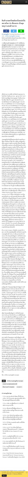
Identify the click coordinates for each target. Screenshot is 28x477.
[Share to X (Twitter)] (14, 31)
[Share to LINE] (21, 31)
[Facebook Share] (6, 31)
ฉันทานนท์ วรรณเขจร (9, 43)
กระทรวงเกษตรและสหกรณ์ (10, 384)
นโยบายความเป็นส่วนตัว (6, 473)
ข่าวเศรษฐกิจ (5, 34)
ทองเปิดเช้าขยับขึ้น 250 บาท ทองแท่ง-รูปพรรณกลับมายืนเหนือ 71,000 (13, 437)
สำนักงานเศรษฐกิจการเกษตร (12, 36)
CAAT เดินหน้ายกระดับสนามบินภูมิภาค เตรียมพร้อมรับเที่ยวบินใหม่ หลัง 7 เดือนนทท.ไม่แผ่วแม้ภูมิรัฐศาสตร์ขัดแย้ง (13, 417)
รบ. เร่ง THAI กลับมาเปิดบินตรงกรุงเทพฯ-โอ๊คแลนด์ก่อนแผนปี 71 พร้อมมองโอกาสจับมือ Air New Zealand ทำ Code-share (13, 430)
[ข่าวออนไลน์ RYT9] (6, 2)
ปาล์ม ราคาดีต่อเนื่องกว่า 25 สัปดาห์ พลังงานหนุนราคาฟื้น (13, 404)
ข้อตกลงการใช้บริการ (18, 473)
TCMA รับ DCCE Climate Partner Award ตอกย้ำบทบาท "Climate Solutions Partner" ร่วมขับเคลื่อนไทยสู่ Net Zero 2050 (14, 455)
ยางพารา (4, 54)
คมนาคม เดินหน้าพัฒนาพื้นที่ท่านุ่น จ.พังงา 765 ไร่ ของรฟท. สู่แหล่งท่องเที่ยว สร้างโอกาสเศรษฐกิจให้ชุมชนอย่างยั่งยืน (14, 398)
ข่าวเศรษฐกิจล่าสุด (6, 393)
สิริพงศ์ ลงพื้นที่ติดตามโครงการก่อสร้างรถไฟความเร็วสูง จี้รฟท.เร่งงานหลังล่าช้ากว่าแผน (13, 410)
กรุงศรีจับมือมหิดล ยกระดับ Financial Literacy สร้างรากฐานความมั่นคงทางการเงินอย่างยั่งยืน (14, 448)
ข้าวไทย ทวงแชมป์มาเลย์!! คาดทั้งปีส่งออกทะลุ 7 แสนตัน (14, 423)
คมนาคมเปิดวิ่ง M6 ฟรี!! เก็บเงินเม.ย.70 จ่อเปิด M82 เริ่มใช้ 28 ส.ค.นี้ (14, 442)
